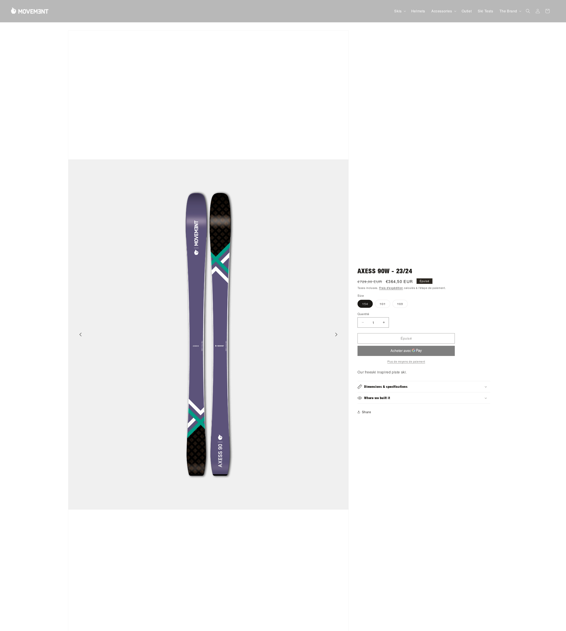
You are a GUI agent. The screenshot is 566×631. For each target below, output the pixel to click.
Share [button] (366, 411)
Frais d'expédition (391, 288)
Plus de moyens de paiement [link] (406, 361)
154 (367, 304)
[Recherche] (528, 11)
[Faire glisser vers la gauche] (80, 334)
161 (385, 304)
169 (402, 304)
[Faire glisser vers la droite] (336, 334)
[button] (399, 11)
